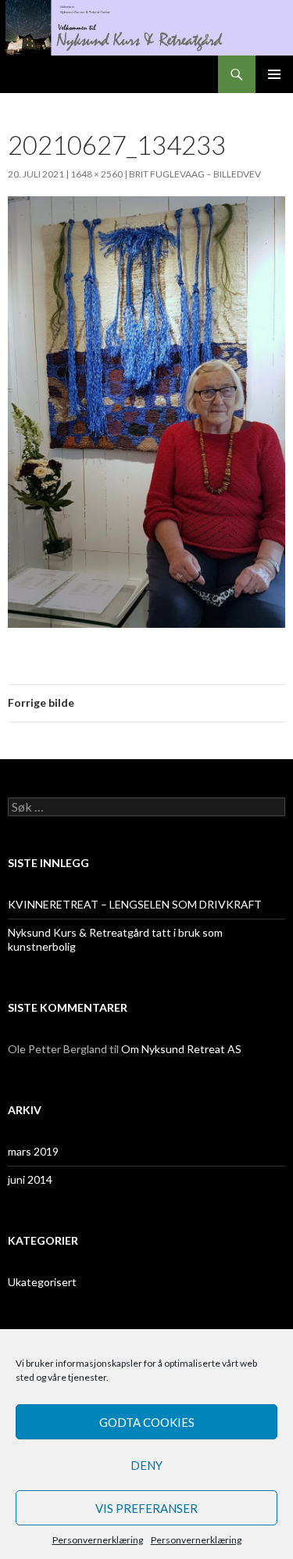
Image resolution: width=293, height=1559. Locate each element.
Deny (146, 1465)
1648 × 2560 (96, 174)
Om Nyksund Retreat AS (181, 1048)
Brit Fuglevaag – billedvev (195, 174)
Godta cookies (147, 1422)
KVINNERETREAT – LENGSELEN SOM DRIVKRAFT (135, 904)
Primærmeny (274, 74)
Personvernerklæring (97, 1540)
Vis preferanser (146, 1508)
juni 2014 (30, 1179)
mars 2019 (33, 1151)
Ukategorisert (42, 1281)
